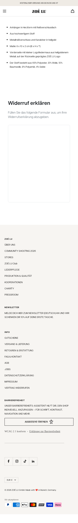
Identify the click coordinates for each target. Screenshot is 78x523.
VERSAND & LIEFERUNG (17, 343)
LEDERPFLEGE (12, 269)
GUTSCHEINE (11, 337)
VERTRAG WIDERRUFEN (17, 387)
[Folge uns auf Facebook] (9, 461)
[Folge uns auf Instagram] (17, 461)
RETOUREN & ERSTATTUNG (19, 350)
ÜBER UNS (10, 244)
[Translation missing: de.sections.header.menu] (4, 11)
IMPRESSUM (11, 381)
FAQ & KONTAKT (13, 356)
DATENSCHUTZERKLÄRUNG (19, 375)
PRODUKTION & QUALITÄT (18, 275)
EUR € (10, 480)
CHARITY (9, 288)
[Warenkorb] (72, 11)
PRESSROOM (11, 294)
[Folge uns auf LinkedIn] (33, 461)
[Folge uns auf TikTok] (25, 461)
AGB (7, 362)
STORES (9, 257)
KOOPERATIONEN (14, 282)
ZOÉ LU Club (11, 263)
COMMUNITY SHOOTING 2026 (20, 250)
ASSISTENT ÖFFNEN (36, 421)
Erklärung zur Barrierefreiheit (44, 431)
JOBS (8, 369)
